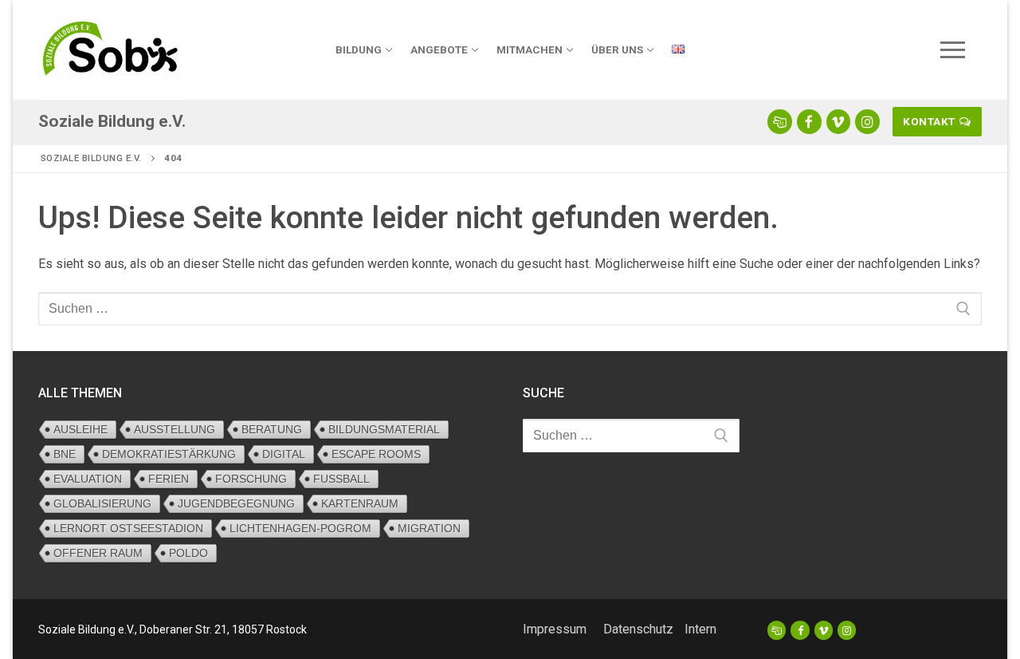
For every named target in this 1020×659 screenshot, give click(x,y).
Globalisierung (102, 503)
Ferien (168, 478)
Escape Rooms (376, 454)
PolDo (188, 553)
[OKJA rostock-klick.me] (779, 121)
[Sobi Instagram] (867, 121)
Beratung (271, 429)
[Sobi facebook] (809, 121)
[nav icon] (953, 50)
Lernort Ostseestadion (128, 528)
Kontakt (929, 121)
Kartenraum (359, 503)
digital (283, 454)
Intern (700, 629)
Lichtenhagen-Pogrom (300, 528)
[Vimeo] (823, 630)
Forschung (251, 478)
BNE (64, 454)
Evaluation (87, 478)
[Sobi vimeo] (838, 121)
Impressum (554, 629)
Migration (429, 528)
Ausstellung (174, 429)
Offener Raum (98, 553)
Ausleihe (80, 429)
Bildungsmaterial (384, 429)
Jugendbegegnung (236, 503)
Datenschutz (638, 629)
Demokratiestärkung (169, 454)
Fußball (341, 478)
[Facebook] (799, 630)
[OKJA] (776, 630)
